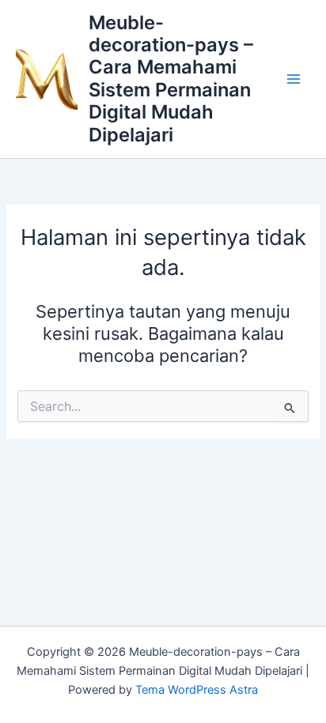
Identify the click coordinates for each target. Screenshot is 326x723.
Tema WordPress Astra (196, 690)
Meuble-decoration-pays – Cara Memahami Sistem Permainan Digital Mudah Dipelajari (171, 78)
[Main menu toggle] (293, 79)
